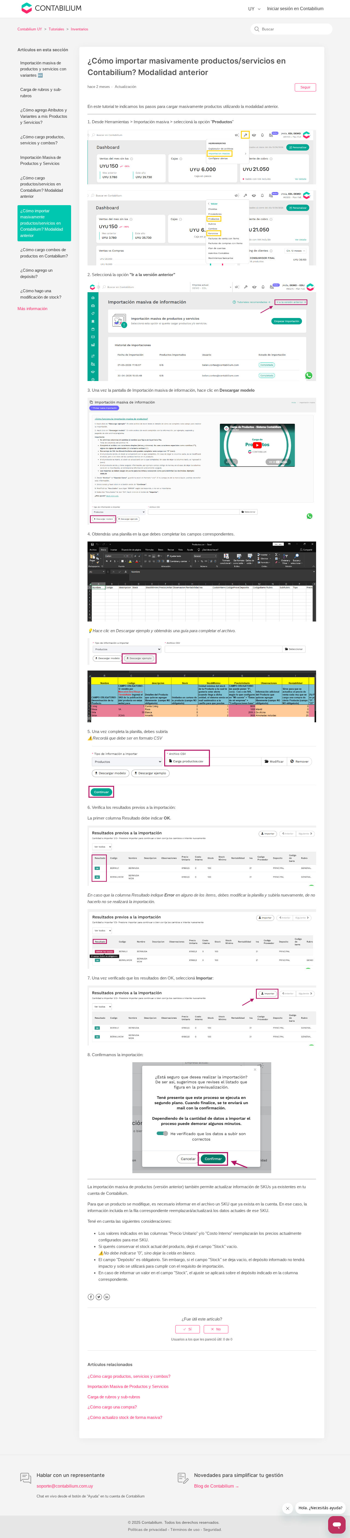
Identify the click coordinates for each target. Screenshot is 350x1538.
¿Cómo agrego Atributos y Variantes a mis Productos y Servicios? (43, 116)
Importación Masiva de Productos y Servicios (40, 160)
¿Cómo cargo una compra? (112, 1407)
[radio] (187, 1329)
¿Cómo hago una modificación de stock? (40, 293)
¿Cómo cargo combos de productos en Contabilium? (44, 252)
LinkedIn (106, 1297)
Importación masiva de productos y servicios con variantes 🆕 (43, 69)
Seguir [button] (305, 87)
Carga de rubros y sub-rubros (41, 92)
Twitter (98, 1297)
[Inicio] (51, 12)
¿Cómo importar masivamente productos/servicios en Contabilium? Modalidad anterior (41, 223)
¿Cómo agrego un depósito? (36, 273)
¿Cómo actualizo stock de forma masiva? (125, 1417)
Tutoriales (56, 29)
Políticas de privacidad (147, 1529)
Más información (32, 308)
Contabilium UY (30, 29)
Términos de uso (185, 1529)
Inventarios (79, 29)
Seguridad (212, 1529)
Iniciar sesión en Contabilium (295, 8)
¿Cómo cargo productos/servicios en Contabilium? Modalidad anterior (41, 187)
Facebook (91, 1297)
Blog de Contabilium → (216, 1486)
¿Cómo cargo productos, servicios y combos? (42, 139)
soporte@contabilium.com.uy (65, 1486)
